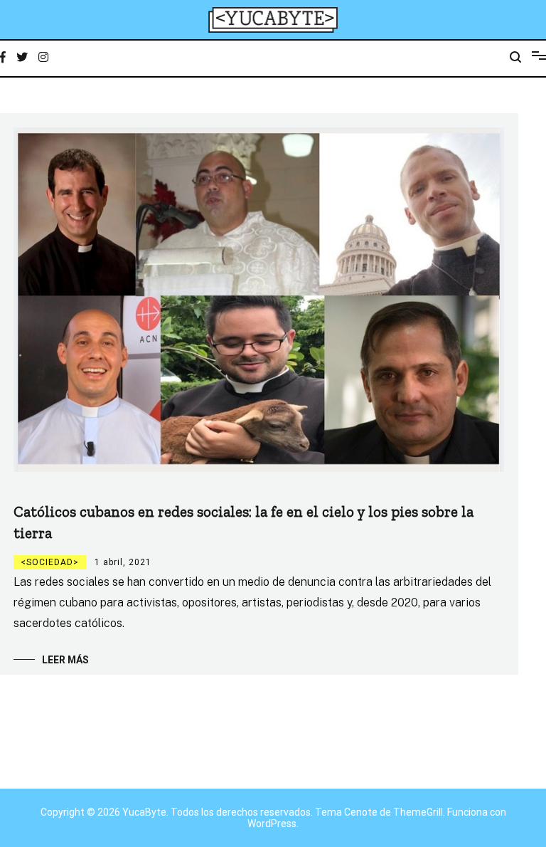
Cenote (361, 812)
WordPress (271, 823)
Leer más (65, 660)
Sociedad (49, 562)
